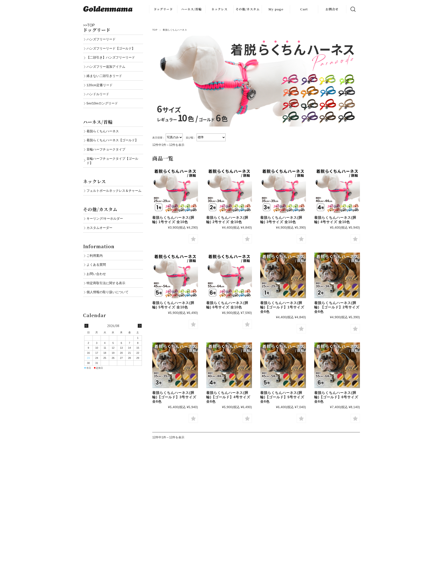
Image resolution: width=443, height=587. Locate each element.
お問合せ (332, 9)
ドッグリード (163, 9)
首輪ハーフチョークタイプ (106, 149)
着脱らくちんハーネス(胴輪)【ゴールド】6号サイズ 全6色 (336, 397)
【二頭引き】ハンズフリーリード (111, 57)
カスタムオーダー (99, 228)
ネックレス (219, 9)
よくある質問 (96, 264)
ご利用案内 (95, 255)
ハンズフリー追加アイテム (106, 66)
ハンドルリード (98, 94)
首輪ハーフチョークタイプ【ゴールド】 (112, 161)
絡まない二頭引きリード (104, 76)
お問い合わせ (96, 274)
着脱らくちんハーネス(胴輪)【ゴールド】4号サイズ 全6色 (228, 397)
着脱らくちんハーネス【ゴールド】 (112, 140)
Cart (304, 9)
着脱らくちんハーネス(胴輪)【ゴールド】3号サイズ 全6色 (174, 397)
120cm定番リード (100, 85)
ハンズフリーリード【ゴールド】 (111, 48)
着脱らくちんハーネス (103, 131)
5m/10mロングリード (102, 103)
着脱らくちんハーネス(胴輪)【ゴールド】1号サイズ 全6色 (282, 307)
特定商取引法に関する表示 (106, 283)
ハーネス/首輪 (191, 9)
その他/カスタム (248, 9)
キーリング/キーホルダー (105, 218)
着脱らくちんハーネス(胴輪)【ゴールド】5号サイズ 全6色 (282, 397)
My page (275, 9)
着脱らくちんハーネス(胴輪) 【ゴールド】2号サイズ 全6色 (336, 307)
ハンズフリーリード (101, 39)
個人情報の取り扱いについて (108, 292)
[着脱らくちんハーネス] (175, 190)
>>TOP (89, 25)
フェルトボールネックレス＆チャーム (114, 190)
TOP (154, 30)
